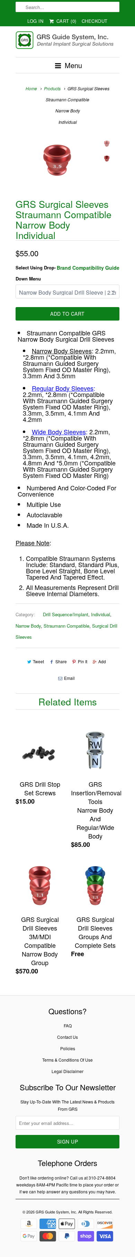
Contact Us (67, 1037)
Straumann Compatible (66, 625)
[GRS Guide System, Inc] (67, 41)
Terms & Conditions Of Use (67, 1060)
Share (60, 661)
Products (52, 88)
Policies (67, 1048)
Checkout (95, 21)
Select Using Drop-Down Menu (36, 273)
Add (102, 661)
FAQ (68, 1025)
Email (69, 678)
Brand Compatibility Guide (88, 267)
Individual (100, 614)
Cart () (65, 21)
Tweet (38, 661)
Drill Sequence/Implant (65, 614)
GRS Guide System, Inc (56, 1211)
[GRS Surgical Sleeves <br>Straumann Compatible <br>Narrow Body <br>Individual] (57, 160)
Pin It (82, 661)
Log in (35, 21)
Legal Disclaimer (67, 1071)
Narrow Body (28, 625)
